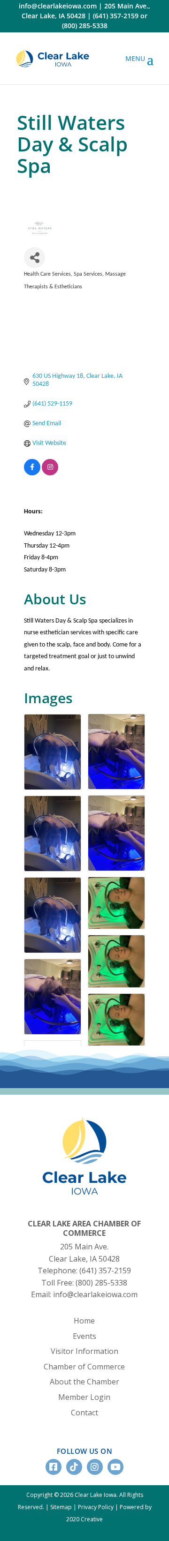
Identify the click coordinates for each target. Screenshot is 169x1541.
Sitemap (61, 1507)
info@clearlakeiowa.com (58, 5)
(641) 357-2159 (115, 15)
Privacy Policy (96, 1507)
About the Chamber (84, 1381)
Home (84, 1320)
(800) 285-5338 (85, 25)
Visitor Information (84, 1351)
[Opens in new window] (52, 58)
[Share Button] (34, 257)
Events (84, 1336)
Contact (84, 1412)
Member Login (84, 1397)
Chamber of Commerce (84, 1366)
